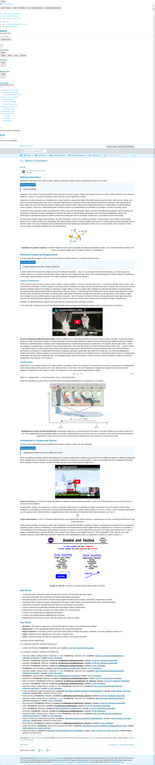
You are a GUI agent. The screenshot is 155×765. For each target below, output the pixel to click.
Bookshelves (41, 155)
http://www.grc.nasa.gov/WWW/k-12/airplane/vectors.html (105, 726)
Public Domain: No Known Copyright (36, 728)
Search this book (5, 33)
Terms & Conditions (67, 762)
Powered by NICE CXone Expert (48, 758)
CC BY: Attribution (55, 658)
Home (29, 155)
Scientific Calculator (10, 104)
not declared (93, 738)
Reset (3, 52)
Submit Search (6, 39)
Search (23, 151)
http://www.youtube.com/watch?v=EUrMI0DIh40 (65, 731)
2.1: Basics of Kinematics (36, 738)
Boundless (29, 172)
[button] (7, 118)
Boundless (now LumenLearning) (36, 170)
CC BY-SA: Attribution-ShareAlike (81, 648)
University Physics (59, 155)
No (50, 750)
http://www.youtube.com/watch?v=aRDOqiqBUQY (84, 691)
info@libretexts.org (117, 762)
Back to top (23, 744)
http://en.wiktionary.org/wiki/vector (68, 708)
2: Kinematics (96, 155)
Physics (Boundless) (78, 155)
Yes (42, 750)
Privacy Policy (55, 762)
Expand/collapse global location (134, 155)
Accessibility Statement (81, 762)
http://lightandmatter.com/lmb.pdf (67, 668)
